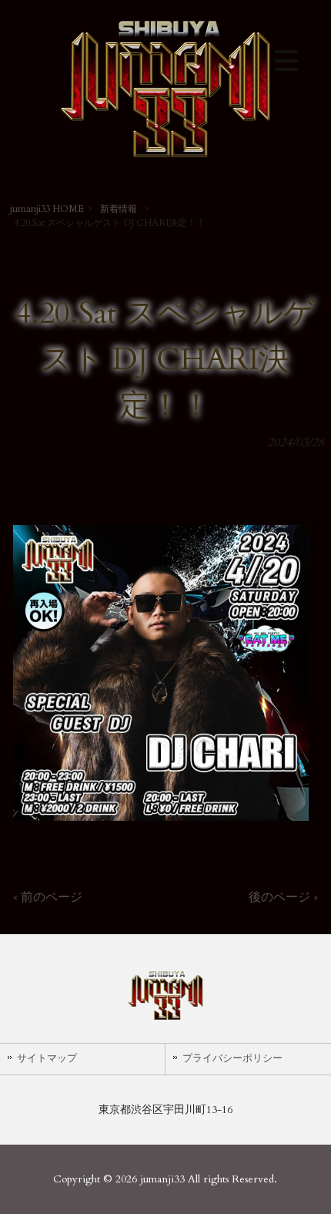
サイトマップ (47, 1058)
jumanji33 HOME (47, 209)
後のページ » (283, 897)
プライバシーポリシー (232, 1058)
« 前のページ (47, 897)
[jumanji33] (165, 159)
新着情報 (118, 209)
